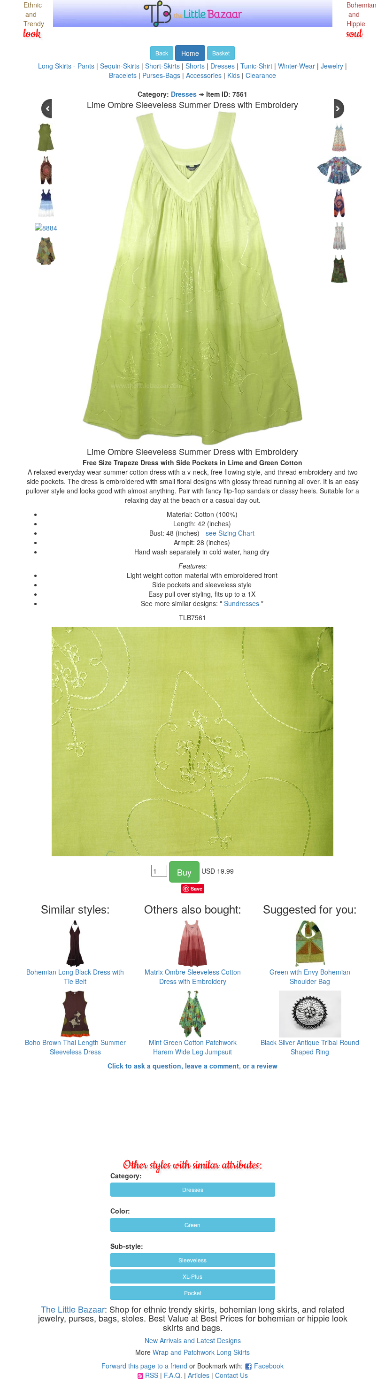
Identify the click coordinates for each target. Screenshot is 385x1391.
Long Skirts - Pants (66, 65)
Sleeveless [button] (192, 1260)
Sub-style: (126, 1246)
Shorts (195, 65)
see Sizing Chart (230, 533)
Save (196, 888)
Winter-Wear (296, 65)
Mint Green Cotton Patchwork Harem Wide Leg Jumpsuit (193, 1046)
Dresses (222, 65)
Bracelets (123, 75)
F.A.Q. (173, 1375)
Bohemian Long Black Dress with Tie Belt (75, 976)
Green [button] (192, 1225)
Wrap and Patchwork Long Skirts (201, 1352)
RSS (151, 1375)
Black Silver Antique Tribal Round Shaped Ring (310, 1046)
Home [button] (190, 53)
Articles (198, 1375)
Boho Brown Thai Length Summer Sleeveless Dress (75, 1046)
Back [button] (161, 53)
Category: (126, 1175)
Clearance (261, 75)
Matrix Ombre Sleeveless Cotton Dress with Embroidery (193, 976)
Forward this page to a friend (144, 1365)
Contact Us (231, 1375)
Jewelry (332, 65)
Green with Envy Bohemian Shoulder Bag (310, 976)
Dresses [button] (192, 1189)
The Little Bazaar (73, 1309)
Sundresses (241, 603)
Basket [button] (221, 53)
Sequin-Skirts (119, 65)
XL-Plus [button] (192, 1276)
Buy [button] (184, 872)
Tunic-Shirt (256, 65)
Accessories (204, 75)
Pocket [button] (192, 1293)
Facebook (269, 1365)
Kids (233, 75)
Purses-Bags (161, 75)
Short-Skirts (162, 65)
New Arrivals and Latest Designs (193, 1340)
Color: (120, 1210)
